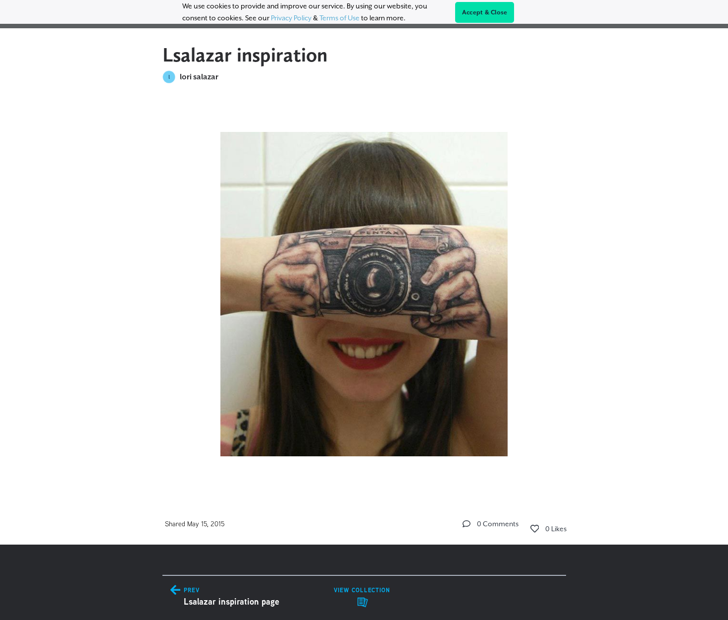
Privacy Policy (291, 18)
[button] (466, 524)
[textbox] (364, 289)
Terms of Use (339, 18)
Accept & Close (485, 12)
